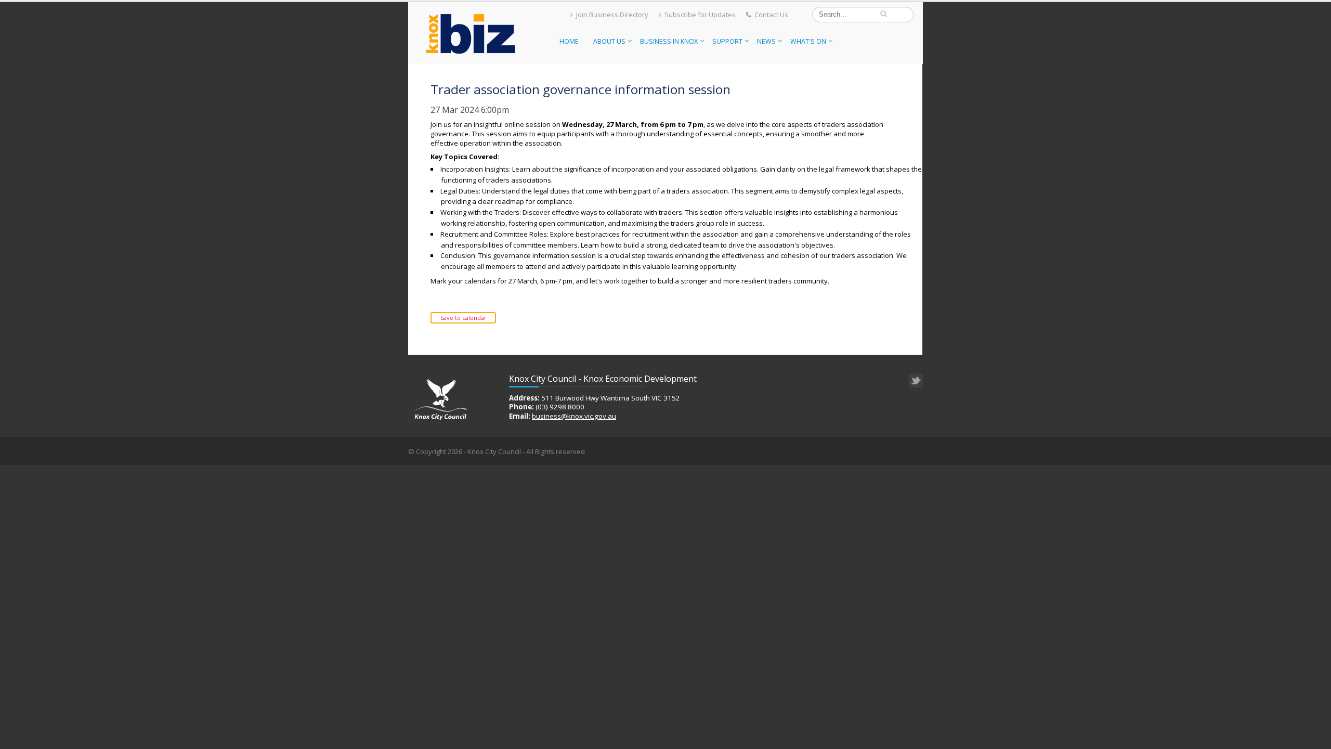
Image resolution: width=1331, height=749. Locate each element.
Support (727, 41)
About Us (609, 41)
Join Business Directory (612, 14)
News (766, 41)
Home (569, 41)
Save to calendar (463, 317)
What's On (808, 41)
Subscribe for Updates (700, 14)
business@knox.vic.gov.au (574, 416)
